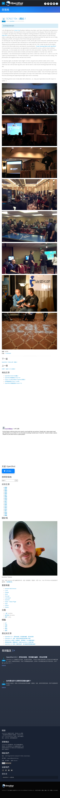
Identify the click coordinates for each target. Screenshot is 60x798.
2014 (5, 506)
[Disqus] (30, 405)
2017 (5, 501)
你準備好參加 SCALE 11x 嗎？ (12, 381)
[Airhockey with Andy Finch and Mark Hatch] (29, 226)
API (6, 623)
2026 (5, 487)
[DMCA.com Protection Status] (6, 763)
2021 (5, 495)
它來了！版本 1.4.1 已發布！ (9, 369)
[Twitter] (48, 4)
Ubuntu (7, 607)
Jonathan (12, 21)
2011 (5, 510)
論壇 (12, 760)
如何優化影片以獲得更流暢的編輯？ (18, 681)
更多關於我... (10, 582)
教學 (6, 617)
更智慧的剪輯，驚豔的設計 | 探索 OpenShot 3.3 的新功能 (19, 642)
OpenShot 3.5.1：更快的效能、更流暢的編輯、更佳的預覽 (19, 636)
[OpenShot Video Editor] (14, 3)
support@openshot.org (12, 758)
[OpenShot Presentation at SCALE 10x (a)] (29, 98)
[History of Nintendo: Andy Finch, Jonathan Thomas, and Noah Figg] (29, 258)
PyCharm (7, 600)
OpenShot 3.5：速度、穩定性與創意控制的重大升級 (17, 638)
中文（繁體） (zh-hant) (53, 790)
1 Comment (8, 353)
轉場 (6, 628)
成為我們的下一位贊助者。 (9, 777)
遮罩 (6, 627)
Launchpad (8, 598)
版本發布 (7, 615)
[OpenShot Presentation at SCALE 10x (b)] (29, 130)
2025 (5, 489)
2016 (5, 503)
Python (7, 605)
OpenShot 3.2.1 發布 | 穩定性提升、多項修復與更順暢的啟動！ (20, 644)
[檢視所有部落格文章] (13, 650)
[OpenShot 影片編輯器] (8, 785)
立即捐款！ (9, 471)
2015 (5, 504)
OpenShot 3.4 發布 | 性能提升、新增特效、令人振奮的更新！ (20, 640)
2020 (5, 496)
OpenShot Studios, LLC (28, 790)
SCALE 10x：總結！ (16, 18)
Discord (15, 760)
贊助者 (4, 774)
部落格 (5, 9)
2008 (5, 515)
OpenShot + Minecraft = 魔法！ (10, 362)
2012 (5, 509)
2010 (5, 512)
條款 (46, 790)
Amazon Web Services (10, 588)
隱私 (43, 790)
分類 (4, 610)
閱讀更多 (4, 665)
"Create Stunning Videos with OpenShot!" (46, 46)
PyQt (6, 603)
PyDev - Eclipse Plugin (10, 601)
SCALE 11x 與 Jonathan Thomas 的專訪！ (15, 379)
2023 (5, 492)
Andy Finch (4, 35)
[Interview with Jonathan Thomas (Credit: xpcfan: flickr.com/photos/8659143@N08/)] (29, 293)
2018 (5, 500)
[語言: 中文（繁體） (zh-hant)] (57, 4)
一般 (6, 613)
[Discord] (51, 4)
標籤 (4, 619)
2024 (5, 490)
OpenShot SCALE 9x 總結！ (12, 375)
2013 (5, 507)
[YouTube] (54, 4)
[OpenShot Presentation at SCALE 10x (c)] (29, 162)
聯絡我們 (5, 753)
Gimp (6, 594)
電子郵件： (7, 760)
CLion (6, 590)
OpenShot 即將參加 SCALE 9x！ (13, 377)
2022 (5, 493)
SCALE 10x (17, 30)
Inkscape (7, 596)
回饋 (6, 625)
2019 (5, 498)
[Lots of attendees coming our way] (29, 194)
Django (7, 592)
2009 (5, 514)
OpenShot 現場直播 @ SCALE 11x (13, 383)
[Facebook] (45, 4)
